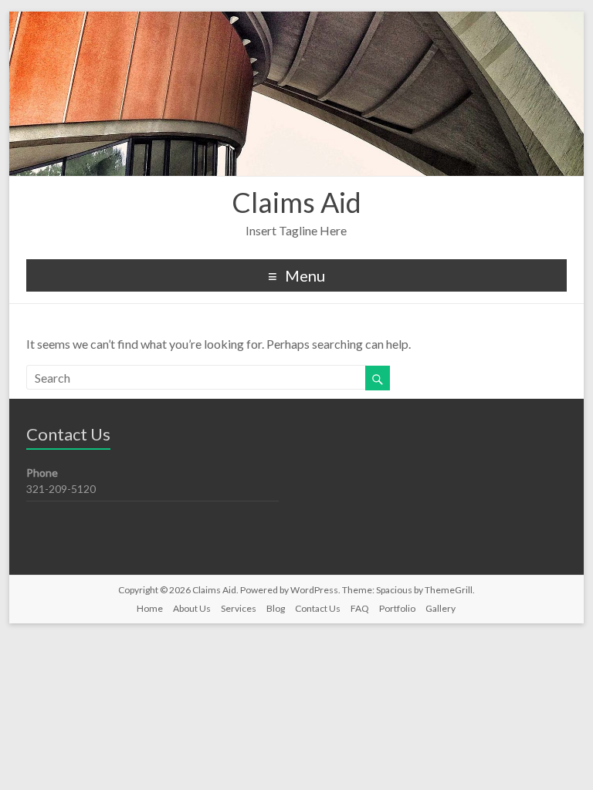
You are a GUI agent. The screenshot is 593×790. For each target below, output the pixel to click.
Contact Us (318, 608)
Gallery (440, 608)
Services (238, 608)
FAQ (360, 608)
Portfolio (397, 608)
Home (150, 608)
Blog (275, 608)
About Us (192, 608)
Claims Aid (296, 202)
